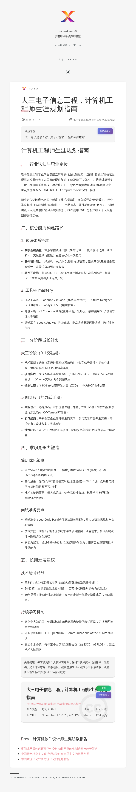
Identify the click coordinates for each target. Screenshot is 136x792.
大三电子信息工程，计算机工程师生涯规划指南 (67, 104)
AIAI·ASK (48, 777)
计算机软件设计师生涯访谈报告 (60, 738)
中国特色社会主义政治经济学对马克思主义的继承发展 (55, 754)
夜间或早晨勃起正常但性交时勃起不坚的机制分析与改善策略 (59, 749)
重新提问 (104, 131)
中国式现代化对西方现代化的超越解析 (45, 759)
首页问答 (102, 695)
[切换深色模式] (68, 71)
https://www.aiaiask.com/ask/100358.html (54, 704)
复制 (104, 688)
